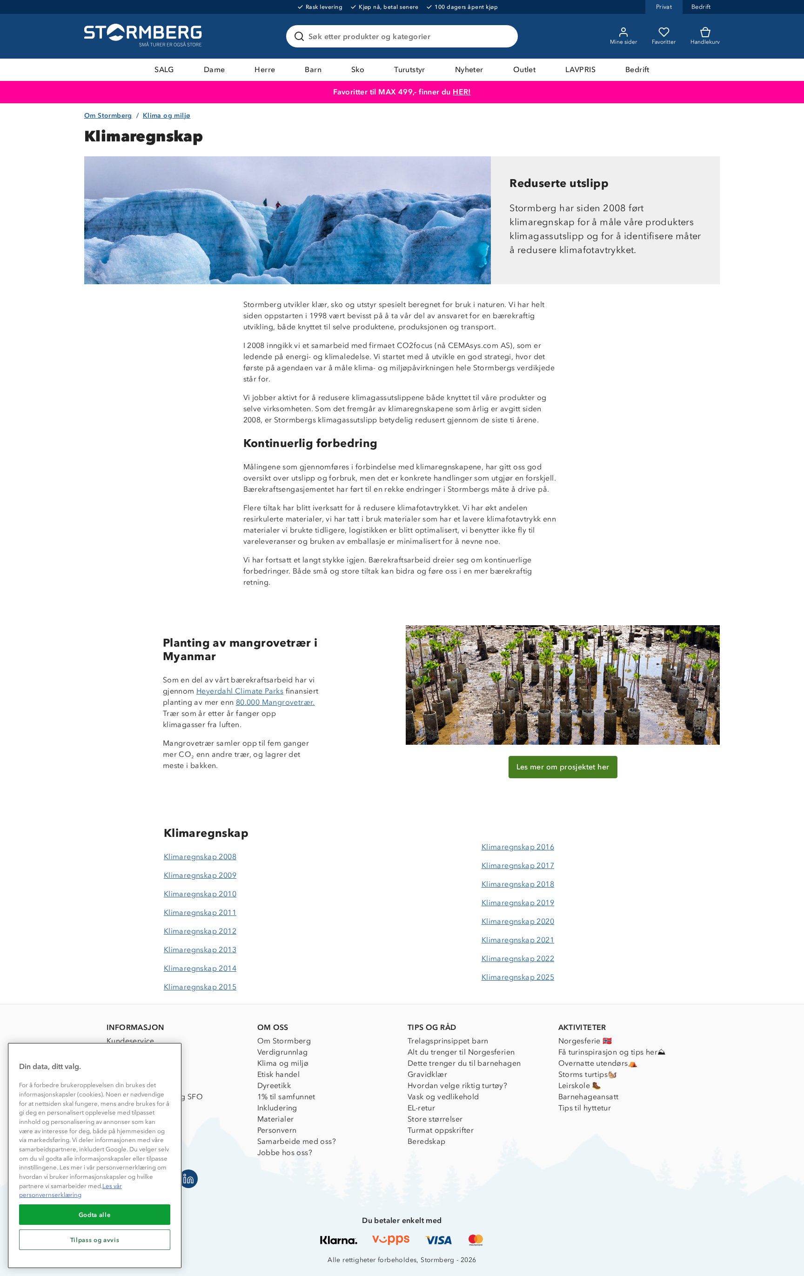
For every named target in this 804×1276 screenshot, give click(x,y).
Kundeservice (130, 1040)
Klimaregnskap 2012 (200, 931)
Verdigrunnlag (282, 1052)
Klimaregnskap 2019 (518, 902)
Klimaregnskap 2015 (200, 986)
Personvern (277, 1130)
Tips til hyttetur (584, 1107)
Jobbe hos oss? (285, 1152)
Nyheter (469, 69)
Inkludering (277, 1107)
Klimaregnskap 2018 (518, 884)
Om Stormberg (108, 116)
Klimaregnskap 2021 (518, 939)
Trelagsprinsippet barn (448, 1040)
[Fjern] (504, 36)
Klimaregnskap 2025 (518, 977)
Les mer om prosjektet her (563, 766)
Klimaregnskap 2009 (200, 875)
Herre (265, 69)
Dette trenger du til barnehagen (464, 1063)
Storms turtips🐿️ (587, 1074)
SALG (164, 69)
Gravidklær (427, 1074)
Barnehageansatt (588, 1096)
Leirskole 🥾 (580, 1085)
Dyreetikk (274, 1085)
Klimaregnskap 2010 (200, 893)
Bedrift (637, 69)
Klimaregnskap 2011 (200, 912)
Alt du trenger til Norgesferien (461, 1052)
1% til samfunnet (286, 1096)
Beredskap (427, 1141)
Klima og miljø (167, 116)
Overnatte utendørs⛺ (598, 1063)
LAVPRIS (580, 69)
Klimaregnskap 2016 (518, 846)
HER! (462, 91)
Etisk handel (278, 1074)
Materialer (275, 1119)
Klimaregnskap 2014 (200, 968)
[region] (94, 1155)
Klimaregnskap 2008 (200, 856)
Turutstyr (409, 69)
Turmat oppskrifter (441, 1130)
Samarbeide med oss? (296, 1141)
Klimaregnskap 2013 (200, 949)
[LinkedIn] (188, 1178)
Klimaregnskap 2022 (518, 958)
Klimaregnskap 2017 (518, 865)
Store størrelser (435, 1119)
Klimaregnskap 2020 (518, 921)
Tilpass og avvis (95, 1239)
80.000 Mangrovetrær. (275, 702)
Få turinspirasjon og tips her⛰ (612, 1052)
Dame (214, 69)
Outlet (524, 69)
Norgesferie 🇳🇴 (585, 1040)
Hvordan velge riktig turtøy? (457, 1085)
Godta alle (95, 1214)
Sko (357, 69)
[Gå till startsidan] (144, 36)
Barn (313, 69)
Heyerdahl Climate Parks (239, 691)
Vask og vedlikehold (443, 1096)
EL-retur (421, 1107)
